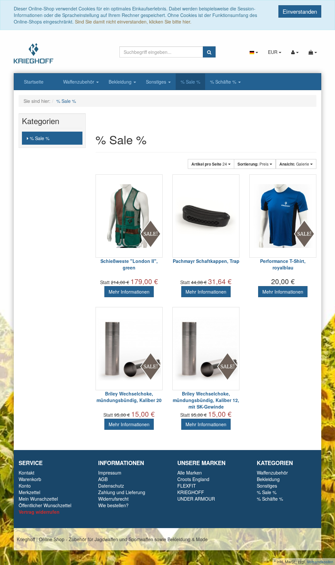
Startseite (34, 81)
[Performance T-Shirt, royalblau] (282, 216)
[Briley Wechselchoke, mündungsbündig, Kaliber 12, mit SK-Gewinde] (205, 348)
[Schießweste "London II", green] (129, 216)
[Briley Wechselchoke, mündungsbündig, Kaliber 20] (129, 348)
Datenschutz (111, 485)
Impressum (109, 472)
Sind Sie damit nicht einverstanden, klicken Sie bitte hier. (133, 21)
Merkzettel (29, 492)
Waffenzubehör (79, 81)
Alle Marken (189, 472)
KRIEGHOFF (190, 492)
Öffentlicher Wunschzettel (45, 505)
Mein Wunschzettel (38, 498)
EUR (273, 52)
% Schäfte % (224, 81)
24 (209, 164)
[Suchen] (209, 51)
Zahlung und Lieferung (121, 492)
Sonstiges (157, 81)
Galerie (294, 164)
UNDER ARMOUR (196, 498)
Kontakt (26, 472)
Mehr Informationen (129, 291)
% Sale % (190, 81)
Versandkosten (320, 561)
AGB (103, 479)
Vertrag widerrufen (39, 511)
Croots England (193, 479)
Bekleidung (121, 81)
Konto (25, 485)
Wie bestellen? (113, 505)
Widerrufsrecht (113, 498)
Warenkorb (30, 479)
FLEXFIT (186, 485)
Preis (254, 164)
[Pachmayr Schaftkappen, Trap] (205, 216)
